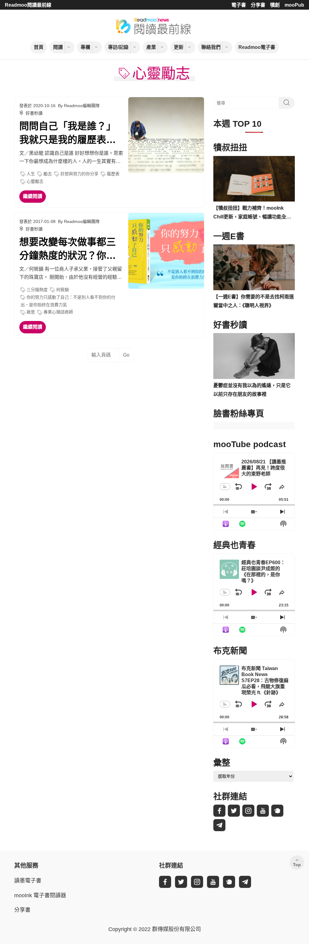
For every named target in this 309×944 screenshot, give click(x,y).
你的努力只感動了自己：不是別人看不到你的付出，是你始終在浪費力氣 (68, 301)
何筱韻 (62, 289)
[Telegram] (219, 825)
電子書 (238, 5)
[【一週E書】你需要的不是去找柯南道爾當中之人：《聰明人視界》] (254, 267)
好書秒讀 (34, 113)
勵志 (47, 173)
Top (297, 864)
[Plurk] (277, 811)
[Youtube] (263, 811)
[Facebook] (219, 811)
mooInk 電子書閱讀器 (40, 895)
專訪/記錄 (118, 47)
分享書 (258, 5)
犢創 (275, 5)
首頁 (38, 47)
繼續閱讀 (32, 196)
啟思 (31, 312)
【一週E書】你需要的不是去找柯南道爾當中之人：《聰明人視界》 (253, 301)
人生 (31, 173)
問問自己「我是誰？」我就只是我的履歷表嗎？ (67, 134)
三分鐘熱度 (37, 289)
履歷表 (113, 173)
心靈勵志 (35, 181)
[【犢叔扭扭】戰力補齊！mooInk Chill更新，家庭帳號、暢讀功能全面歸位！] (254, 179)
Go (126, 355)
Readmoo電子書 (256, 47)
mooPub (294, 5)
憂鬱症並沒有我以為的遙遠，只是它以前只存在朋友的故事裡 (252, 390)
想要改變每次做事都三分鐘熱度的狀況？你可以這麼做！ (67, 249)
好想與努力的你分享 (79, 173)
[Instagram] (248, 811)
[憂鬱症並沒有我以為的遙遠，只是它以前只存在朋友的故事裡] (254, 356)
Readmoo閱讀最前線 (28, 5)
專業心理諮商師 (58, 312)
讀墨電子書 (27, 881)
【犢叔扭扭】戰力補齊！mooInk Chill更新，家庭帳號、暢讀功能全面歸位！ (252, 213)
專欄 (85, 47)
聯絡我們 (211, 47)
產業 (151, 47)
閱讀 (58, 47)
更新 (178, 47)
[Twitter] (234, 811)
